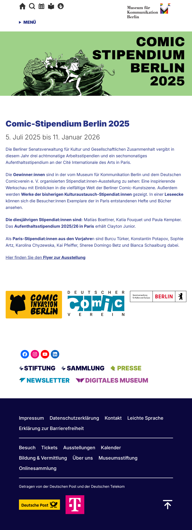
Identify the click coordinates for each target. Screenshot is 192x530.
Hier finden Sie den (45, 257)
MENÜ (29, 22)
